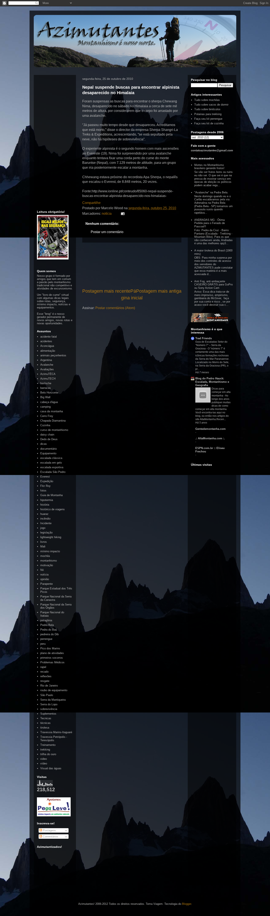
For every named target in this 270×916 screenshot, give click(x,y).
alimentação (47, 350)
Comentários (50, 836)
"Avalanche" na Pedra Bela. (211, 192)
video (43, 758)
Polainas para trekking (207, 114)
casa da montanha (51, 411)
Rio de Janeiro (49, 685)
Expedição (46, 481)
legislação (46, 532)
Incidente (45, 523)
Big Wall (45, 397)
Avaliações (47, 369)
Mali (42, 546)
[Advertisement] (132, 265)
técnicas (45, 723)
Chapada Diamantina (53, 420)
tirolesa (44, 727)
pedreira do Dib (49, 634)
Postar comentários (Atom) (115, 308)
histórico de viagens (52, 509)
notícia (107, 213)
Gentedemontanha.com (210, 428)
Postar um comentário (107, 232)
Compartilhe (91, 203)
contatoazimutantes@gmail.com (212, 150)
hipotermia (46, 500)
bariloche (45, 383)
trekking (45, 749)
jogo (42, 527)
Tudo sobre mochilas (207, 100)
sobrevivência (48, 709)
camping (45, 406)
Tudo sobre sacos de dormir (211, 104)
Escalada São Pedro (52, 472)
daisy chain (47, 434)
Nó (42, 569)
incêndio (45, 518)
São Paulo (46, 695)
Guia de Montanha (51, 495)
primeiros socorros (51, 657)
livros (43, 541)
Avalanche (46, 364)
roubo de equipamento (53, 690)
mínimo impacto (50, 551)
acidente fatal (48, 336)
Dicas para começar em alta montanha (221, 392)
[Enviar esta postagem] (122, 213)
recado (44, 671)
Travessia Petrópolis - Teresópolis (53, 738)
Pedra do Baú (48, 629)
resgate (44, 681)
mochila (45, 556)
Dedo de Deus (49, 439)
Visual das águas (50, 768)
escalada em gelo (51, 462)
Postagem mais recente (106, 291)
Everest (45, 476)
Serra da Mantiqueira (53, 699)
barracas (45, 387)
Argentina (46, 360)
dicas (43, 443)
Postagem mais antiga (158, 291)
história (44, 504)
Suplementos (48, 713)
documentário (48, 448)
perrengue (46, 639)
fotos (43, 490)
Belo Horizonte (49, 392)
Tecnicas (45, 718)
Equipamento (48, 453)
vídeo (43, 763)
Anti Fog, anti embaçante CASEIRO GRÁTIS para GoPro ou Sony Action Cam (213, 284)
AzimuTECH (47, 378)
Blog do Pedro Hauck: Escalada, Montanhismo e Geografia (212, 382)
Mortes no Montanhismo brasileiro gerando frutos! (209, 166)
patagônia (46, 620)
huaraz (44, 514)
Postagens (49, 830)
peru (43, 643)
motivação (46, 565)
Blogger (186, 903)
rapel (43, 667)
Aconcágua (47, 345)
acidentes (46, 341)
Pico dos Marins (50, 648)
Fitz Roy (45, 485)
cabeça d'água (49, 402)
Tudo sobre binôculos (207, 109)
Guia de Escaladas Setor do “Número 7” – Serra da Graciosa (211, 345)
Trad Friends (203, 338)
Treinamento (47, 744)
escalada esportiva (51, 467)
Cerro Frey (46, 416)
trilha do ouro (48, 754)
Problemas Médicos (52, 662)
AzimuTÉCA (47, 374)
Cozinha (45, 425)
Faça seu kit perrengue (208, 118)
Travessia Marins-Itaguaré (56, 732)
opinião (44, 579)
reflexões (45, 676)
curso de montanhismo (54, 430)
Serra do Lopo (48, 704)
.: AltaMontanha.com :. (210, 438)
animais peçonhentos (53, 355)
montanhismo (48, 560)
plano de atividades (52, 653)
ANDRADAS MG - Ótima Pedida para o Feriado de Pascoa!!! (209, 223)
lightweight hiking (50, 537)
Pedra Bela (47, 625)
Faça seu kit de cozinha (209, 123)
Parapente (46, 583)
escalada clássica (51, 458)
